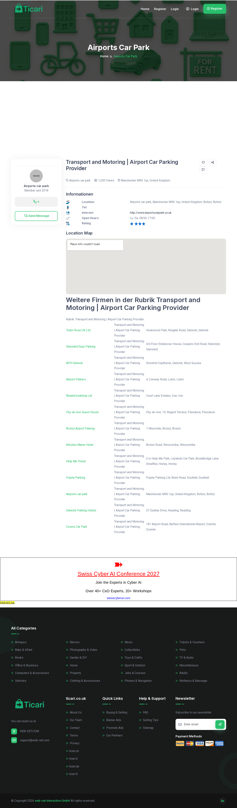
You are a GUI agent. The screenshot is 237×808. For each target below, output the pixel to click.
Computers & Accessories (31, 673)
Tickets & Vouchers (192, 642)
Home (145, 9)
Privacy (74, 743)
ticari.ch (74, 751)
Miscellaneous (188, 665)
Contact (74, 728)
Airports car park (36, 186)
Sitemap (148, 728)
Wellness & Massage (193, 681)
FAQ (145, 712)
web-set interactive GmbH (52, 800)
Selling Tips (150, 720)
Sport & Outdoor (134, 665)
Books (18, 657)
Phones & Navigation (138, 681)
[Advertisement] (118, 109)
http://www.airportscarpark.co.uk (150, 212)
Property (75, 673)
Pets (182, 650)
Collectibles (132, 650)
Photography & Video (83, 650)
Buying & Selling (116, 712)
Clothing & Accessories (84, 681)
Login (175, 9)
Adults (183, 673)
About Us (75, 712)
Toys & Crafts (133, 657)
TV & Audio (186, 657)
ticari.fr (73, 774)
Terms (73, 735)
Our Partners (114, 735)
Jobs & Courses (135, 673)
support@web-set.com (34, 740)
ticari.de (74, 766)
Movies (74, 642)
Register (160, 9)
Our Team (75, 720)
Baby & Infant (23, 650)
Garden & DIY (78, 657)
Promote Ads (114, 728)
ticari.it (73, 758)
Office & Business (26, 665)
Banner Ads (113, 720)
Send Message (38, 216)
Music (128, 642)
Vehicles (20, 681)
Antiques (20, 642)
